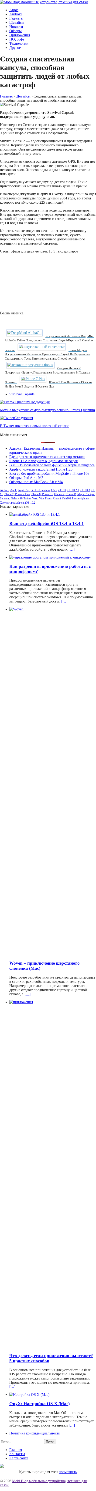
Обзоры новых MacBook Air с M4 (36, 482)
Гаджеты (16, 18)
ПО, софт (16, 39)
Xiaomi (57, 498)
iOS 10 (62, 490)
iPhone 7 (9, 494)
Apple (13, 10)
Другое (15, 48)
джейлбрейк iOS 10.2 (22, 502)
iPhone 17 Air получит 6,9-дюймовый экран (43, 461)
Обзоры (15, 31)
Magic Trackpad (86, 494)
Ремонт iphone (80, 498)
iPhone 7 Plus (22, 494)
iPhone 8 (36, 494)
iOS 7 (54, 490)
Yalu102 (66, 498)
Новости (16, 27)
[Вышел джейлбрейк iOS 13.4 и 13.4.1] (34, 514)
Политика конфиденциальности (34, 1433)
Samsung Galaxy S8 (11, 498)
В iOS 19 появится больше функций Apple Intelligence (52, 465)
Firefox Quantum (40, 490)
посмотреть (68, 1472)
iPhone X (59, 494)
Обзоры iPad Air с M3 (26, 478)
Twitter (27, 498)
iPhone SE (47, 494)
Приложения (19, 35)
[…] (72, 549)
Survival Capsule (21, 394)
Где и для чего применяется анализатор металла (47, 457)
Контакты (17, 1454)
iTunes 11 (70, 494)
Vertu (35, 498)
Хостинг (5, 502)
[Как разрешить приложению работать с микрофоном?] (50, 557)
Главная (15, 1450)
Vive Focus (45, 498)
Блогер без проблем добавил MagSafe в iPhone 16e (49, 473)
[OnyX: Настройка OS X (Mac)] (29, 1395)
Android (15, 14)
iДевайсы (16, 22)
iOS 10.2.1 (73, 490)
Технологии (18, 43)
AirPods (4, 490)
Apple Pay (24, 490)
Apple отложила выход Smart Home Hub (40, 469)
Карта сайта (18, 1458)
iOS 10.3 (85, 490)
